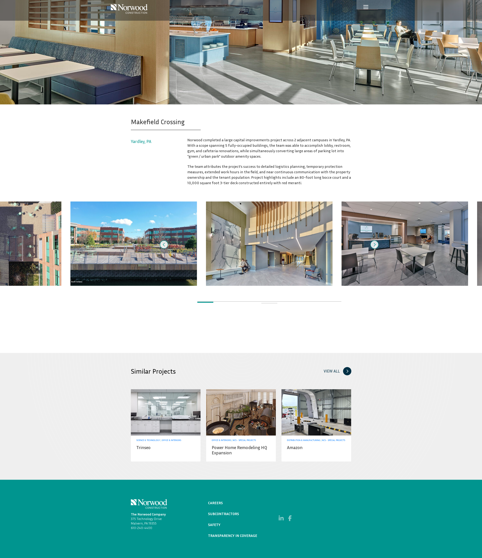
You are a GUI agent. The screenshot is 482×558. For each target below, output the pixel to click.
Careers (215, 502)
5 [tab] (269, 302)
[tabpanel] (269, 243)
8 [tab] (317, 302)
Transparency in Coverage (232, 535)
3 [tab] (237, 302)
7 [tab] (301, 302)
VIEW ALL (332, 371)
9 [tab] (333, 302)
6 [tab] (285, 302)
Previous (164, 244)
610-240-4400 (141, 528)
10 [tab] (269, 303)
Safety (214, 524)
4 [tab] (253, 302)
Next (374, 244)
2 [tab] (221, 302)
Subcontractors (223, 513)
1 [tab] (205, 302)
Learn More (166, 425)
